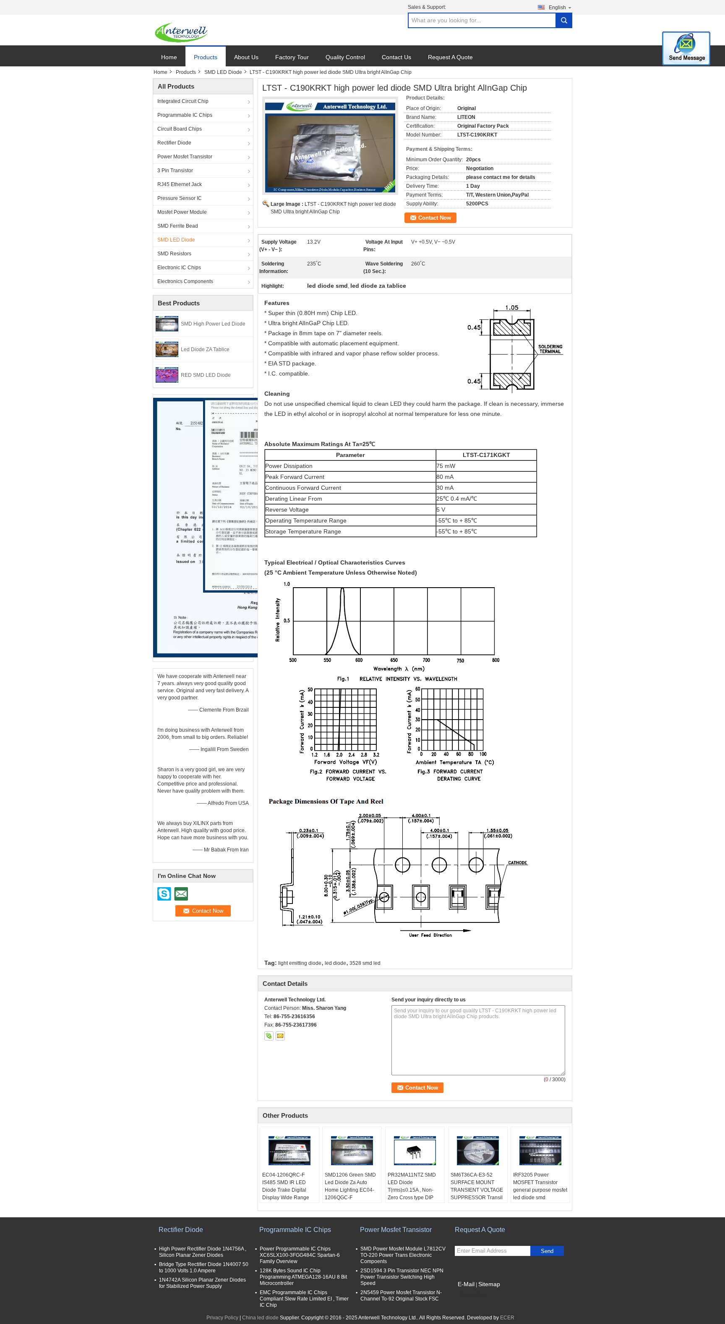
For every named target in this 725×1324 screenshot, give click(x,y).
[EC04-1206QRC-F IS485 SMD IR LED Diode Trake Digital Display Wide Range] (289, 1150)
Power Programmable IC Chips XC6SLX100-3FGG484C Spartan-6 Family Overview (300, 1255)
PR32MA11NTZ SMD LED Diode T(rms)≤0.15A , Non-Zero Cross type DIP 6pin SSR (412, 1190)
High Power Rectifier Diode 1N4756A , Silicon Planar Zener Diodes (202, 1252)
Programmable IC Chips (184, 115)
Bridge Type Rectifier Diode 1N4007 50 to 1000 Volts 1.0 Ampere (203, 1267)
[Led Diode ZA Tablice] (167, 349)
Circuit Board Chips (179, 129)
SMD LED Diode (223, 72)
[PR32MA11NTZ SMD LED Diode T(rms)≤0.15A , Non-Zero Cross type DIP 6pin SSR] (415, 1150)
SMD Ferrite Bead (177, 226)
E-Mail (466, 1284)
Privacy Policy (222, 1318)
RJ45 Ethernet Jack (179, 184)
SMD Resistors (174, 254)
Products (205, 57)
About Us (246, 57)
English (557, 8)
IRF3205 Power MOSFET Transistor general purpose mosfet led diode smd (540, 1186)
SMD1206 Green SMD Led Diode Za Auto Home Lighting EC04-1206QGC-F (350, 1186)
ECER (507, 1318)
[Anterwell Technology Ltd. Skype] (269, 1035)
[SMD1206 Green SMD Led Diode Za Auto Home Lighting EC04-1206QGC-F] (352, 1150)
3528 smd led (365, 963)
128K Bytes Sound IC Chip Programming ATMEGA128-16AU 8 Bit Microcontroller (303, 1277)
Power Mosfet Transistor (184, 157)
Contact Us (396, 57)
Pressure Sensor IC (179, 198)
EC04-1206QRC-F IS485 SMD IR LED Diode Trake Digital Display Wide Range (285, 1186)
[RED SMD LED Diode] (167, 374)
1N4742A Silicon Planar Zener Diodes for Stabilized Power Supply (202, 1283)
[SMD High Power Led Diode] (167, 323)
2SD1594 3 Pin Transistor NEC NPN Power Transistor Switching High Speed (401, 1277)
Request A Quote (450, 57)
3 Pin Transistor (175, 170)
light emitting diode (299, 963)
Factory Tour (292, 57)
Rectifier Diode (174, 143)
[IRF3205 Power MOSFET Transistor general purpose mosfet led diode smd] (540, 1150)
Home (169, 57)
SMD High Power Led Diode (213, 324)
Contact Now (434, 218)
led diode (335, 963)
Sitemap (489, 1284)
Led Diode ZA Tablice (205, 349)
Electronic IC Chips (179, 268)
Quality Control (345, 57)
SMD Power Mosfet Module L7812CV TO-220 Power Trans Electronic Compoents (403, 1255)
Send (547, 1251)
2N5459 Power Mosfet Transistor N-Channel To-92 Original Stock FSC (401, 1296)
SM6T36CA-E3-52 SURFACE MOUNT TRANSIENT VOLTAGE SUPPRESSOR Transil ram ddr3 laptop (477, 1190)
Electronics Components (185, 281)
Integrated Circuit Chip (183, 101)
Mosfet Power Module (182, 212)
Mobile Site (472, 1295)
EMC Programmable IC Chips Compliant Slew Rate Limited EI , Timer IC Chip (304, 1299)
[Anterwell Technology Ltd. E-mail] (280, 1035)
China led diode (260, 1318)
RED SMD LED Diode (206, 375)
